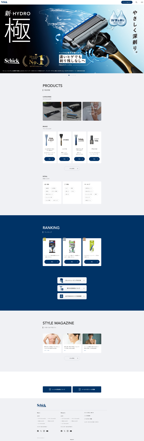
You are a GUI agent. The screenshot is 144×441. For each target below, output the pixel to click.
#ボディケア (55, 200)
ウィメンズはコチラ (127, 2)
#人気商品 (53, 188)
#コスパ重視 (48, 200)
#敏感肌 (47, 188)
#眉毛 (72, 188)
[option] (72, 39)
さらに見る (72, 168)
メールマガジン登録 (88, 418)
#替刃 (96, 194)
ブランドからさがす (52, 418)
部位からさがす (51, 421)
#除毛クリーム (88, 200)
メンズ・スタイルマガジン (42, 426)
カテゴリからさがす (42, 418)
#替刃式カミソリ (89, 188)
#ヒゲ (67, 188)
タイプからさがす (41, 423)
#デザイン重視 (54, 191)
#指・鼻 (67, 194)
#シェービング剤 (49, 197)
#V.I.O (73, 191)
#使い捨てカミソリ (89, 191)
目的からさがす (41, 421)
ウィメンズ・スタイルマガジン (66, 426)
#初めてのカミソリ (49, 194)
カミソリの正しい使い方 (89, 412)
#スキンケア (88, 197)
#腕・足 (67, 191)
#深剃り (47, 191)
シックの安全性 (87, 415)
